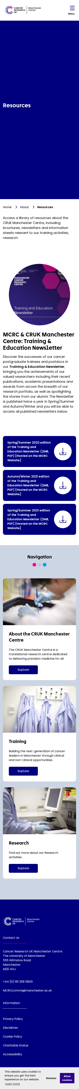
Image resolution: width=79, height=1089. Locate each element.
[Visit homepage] (22, 10)
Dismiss (51, 1078)
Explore (23, 669)
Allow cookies (67, 1078)
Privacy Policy (13, 1019)
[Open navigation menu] (72, 9)
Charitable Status (15, 1045)
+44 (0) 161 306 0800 (18, 981)
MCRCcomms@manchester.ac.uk (27, 990)
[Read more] (39, 601)
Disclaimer (10, 1028)
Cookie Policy (12, 1036)
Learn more (12, 1084)
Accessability (12, 1054)
